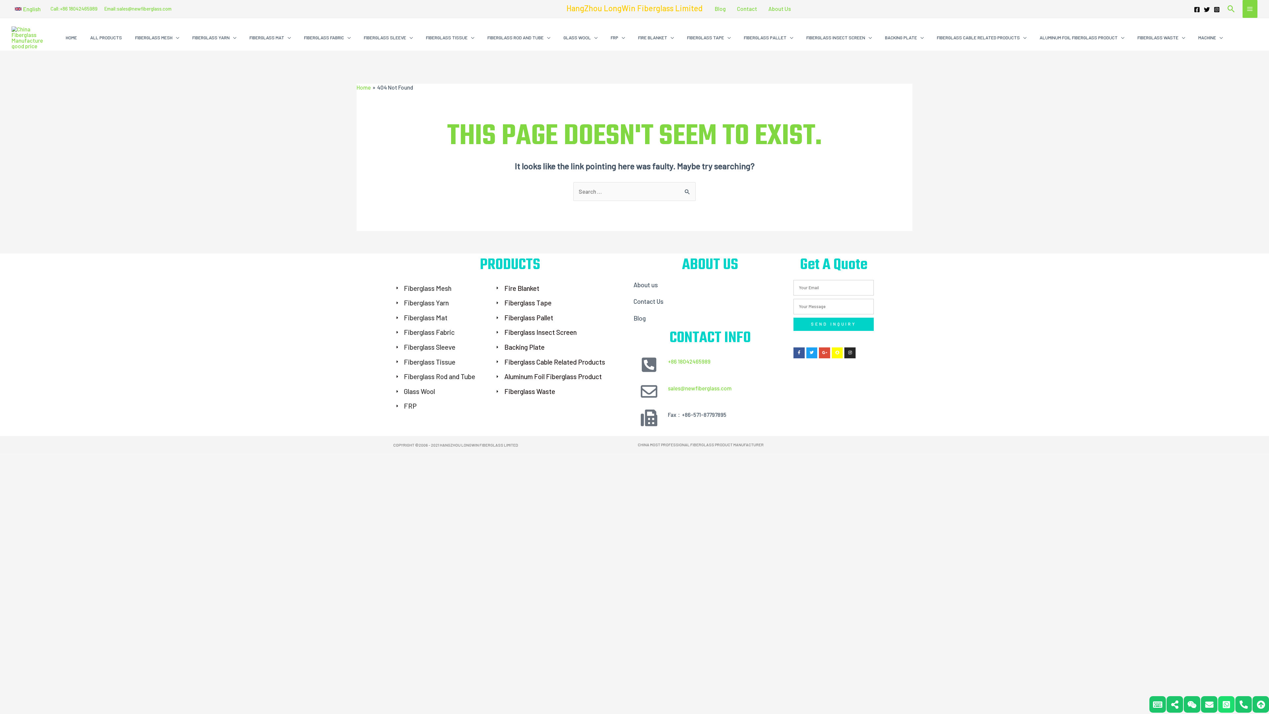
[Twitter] (1207, 10)
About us (646, 285)
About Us (779, 8)
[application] (176, 37)
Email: (110, 9)
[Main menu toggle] (1250, 9)
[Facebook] (1197, 10)
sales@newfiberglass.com (144, 9)
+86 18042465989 (689, 361)
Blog (720, 8)
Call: (55, 9)
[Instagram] (1217, 10)
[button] (28, 9)
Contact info (710, 338)
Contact (747, 8)
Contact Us (649, 301)
